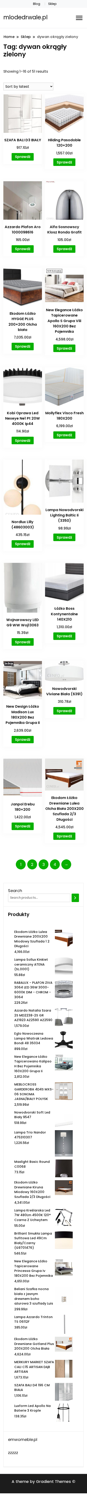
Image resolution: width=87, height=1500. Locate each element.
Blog (36, 4)
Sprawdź (22, 156)
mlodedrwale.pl (25, 17)
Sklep (52, 4)
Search (15, 890)
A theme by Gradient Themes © (43, 1481)
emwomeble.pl (22, 1439)
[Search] (75, 898)
